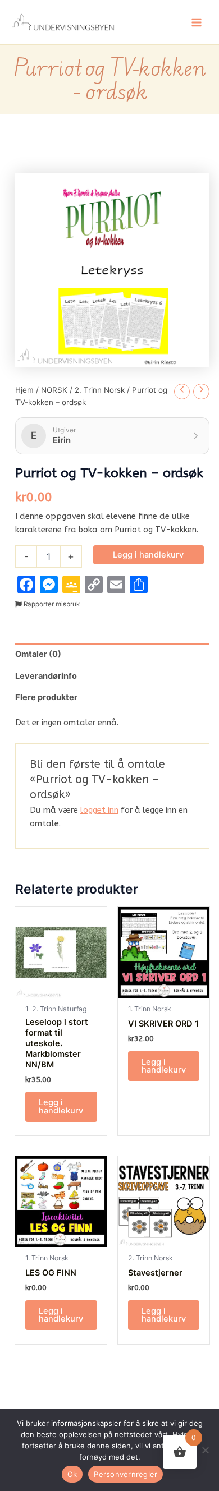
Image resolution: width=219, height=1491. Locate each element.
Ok (72, 1474)
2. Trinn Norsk (100, 389)
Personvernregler (125, 1474)
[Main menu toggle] (196, 22)
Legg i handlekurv (148, 555)
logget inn (99, 810)
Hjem (24, 389)
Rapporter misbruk (51, 604)
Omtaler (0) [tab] (38, 654)
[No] (205, 1450)
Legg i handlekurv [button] (61, 1106)
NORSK (54, 389)
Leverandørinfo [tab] (46, 676)
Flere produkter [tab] (46, 697)
